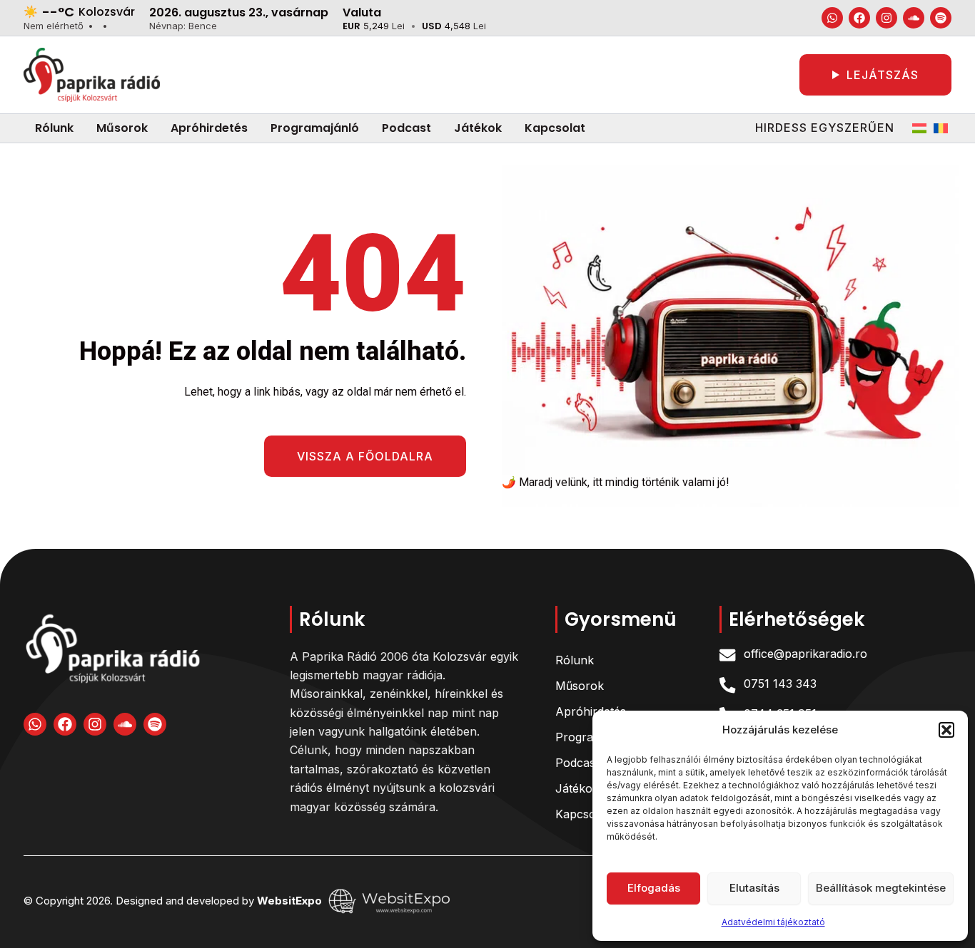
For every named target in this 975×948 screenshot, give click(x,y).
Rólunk (574, 660)
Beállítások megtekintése (881, 888)
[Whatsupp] (832, 18)
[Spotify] (940, 18)
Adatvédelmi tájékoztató (773, 922)
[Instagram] (886, 18)
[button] (946, 730)
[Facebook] (859, 18)
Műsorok (579, 686)
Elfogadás (653, 888)
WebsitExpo (291, 900)
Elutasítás (754, 888)
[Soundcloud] (913, 18)
